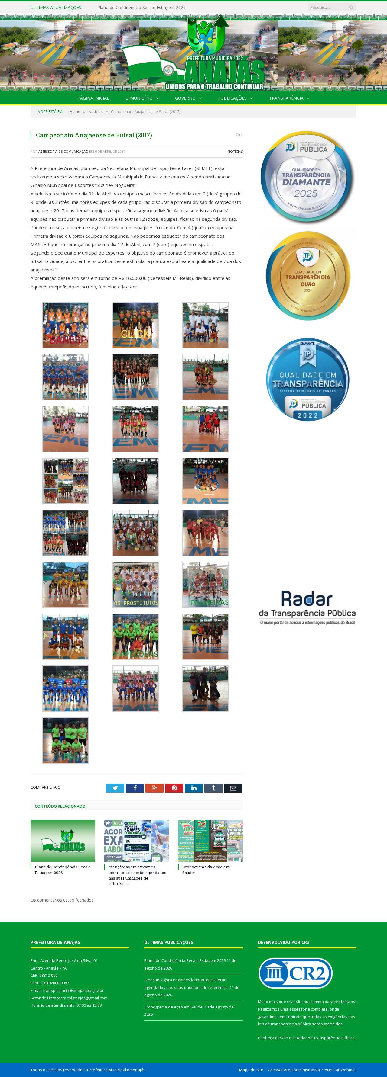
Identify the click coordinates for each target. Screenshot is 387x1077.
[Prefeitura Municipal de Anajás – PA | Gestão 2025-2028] (193, 51)
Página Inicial (93, 98)
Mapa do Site (251, 1069)
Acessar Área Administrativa (294, 1069)
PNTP (283, 1037)
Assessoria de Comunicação (63, 151)
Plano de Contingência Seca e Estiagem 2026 (63, 869)
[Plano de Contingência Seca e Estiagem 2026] (63, 841)
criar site (295, 1001)
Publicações (232, 98)
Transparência (286, 98)
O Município (139, 98)
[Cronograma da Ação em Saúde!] (210, 841)
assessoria (299, 1009)
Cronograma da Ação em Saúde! (173, 1007)
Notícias (235, 151)
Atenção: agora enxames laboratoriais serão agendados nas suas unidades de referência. (166, 7)
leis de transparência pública (284, 1024)
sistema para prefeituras (332, 1001)
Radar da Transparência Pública (325, 1037)
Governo (185, 98)
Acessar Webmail (340, 1069)
